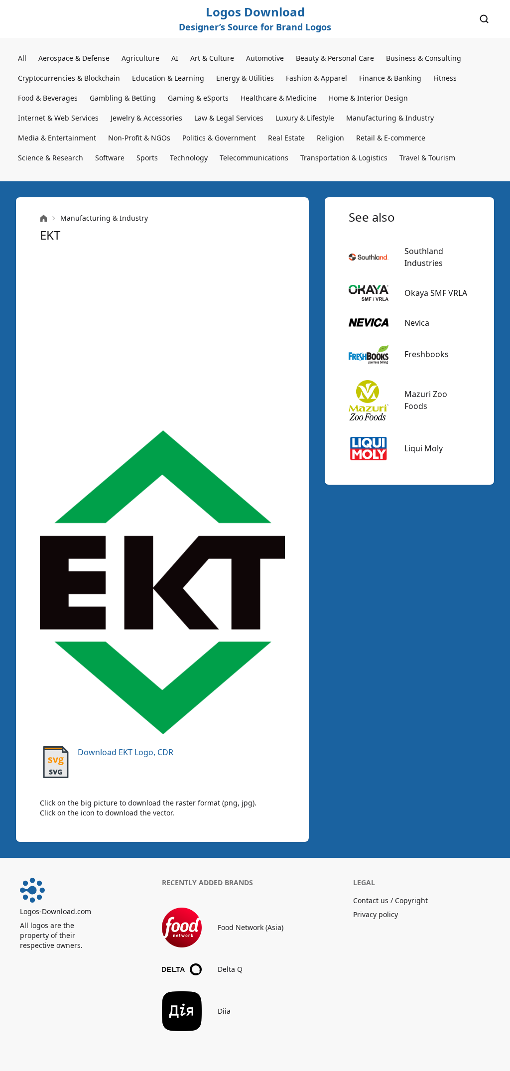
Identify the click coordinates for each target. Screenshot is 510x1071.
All (22, 58)
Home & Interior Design (368, 98)
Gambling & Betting (123, 98)
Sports (147, 157)
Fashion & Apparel (316, 78)
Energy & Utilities (245, 78)
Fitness (445, 78)
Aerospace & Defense (74, 58)
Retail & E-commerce (390, 137)
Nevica (416, 322)
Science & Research (50, 157)
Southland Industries (423, 257)
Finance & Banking (390, 78)
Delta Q (230, 969)
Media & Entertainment (57, 137)
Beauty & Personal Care (335, 58)
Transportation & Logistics (343, 157)
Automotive (265, 58)
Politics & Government (219, 137)
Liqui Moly (423, 448)
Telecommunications (254, 157)
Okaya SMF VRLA (435, 292)
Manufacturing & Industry (390, 118)
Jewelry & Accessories (146, 118)
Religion (330, 137)
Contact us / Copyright (390, 900)
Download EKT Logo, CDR (125, 752)
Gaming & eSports (198, 98)
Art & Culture (212, 58)
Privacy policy (375, 914)
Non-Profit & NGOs (139, 137)
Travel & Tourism (427, 157)
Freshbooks (426, 354)
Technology (189, 157)
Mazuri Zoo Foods (425, 400)
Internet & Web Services (58, 118)
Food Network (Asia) (250, 927)
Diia (224, 1011)
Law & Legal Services (228, 118)
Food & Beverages (48, 98)
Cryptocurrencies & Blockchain (69, 78)
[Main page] (43, 218)
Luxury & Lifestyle (304, 118)
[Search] (484, 19)
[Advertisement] (162, 336)
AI (174, 58)
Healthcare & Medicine (279, 98)
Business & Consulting (423, 58)
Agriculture (140, 58)
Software (110, 157)
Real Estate (286, 137)
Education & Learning (168, 78)
